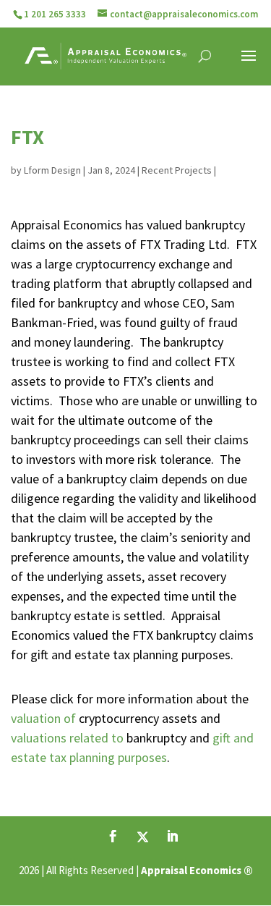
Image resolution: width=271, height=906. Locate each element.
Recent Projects (177, 170)
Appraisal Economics (191, 870)
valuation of (45, 718)
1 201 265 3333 (55, 14)
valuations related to (68, 737)
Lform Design (52, 170)
